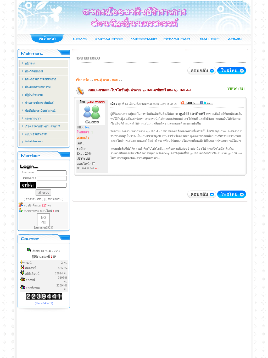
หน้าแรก (30, 63)
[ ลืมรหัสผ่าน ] (54, 199)
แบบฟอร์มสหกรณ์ (36, 134)
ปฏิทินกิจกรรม (34, 94)
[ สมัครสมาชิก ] (34, 199)
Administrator (34, 141)
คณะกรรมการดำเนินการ (40, 79)
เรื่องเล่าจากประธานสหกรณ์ (42, 126)
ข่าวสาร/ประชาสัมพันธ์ (39, 102)
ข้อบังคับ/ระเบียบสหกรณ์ (40, 110)
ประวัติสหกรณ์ (34, 71)
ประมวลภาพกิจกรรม (38, 87)
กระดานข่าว (33, 118)
